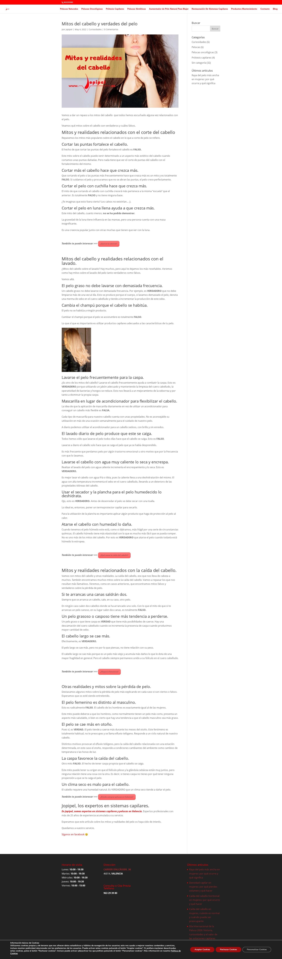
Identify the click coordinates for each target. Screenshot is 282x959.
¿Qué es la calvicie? (108, 243)
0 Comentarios (111, 29)
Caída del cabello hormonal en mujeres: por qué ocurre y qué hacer (204, 900)
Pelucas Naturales (69, 9)
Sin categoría (199, 62)
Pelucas (196, 47)
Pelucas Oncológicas (92, 9)
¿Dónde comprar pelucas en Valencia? (116, 797)
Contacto (265, 9)
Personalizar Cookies (257, 949)
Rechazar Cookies (228, 949)
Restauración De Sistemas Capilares (210, 9)
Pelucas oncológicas (203, 52)
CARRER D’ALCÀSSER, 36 (117, 869)
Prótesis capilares (201, 57)
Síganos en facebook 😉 (75, 834)
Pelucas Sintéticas (136, 9)
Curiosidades (95, 29)
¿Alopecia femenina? (109, 671)
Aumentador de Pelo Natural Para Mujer (168, 9)
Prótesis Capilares (115, 9)
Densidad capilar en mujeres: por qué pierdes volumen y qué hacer (203, 886)
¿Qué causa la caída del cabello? (114, 555)
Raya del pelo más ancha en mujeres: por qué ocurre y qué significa (205, 79)
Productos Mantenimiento (244, 9)
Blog (275, 9)
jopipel (69, 29)
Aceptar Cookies (202, 949)
